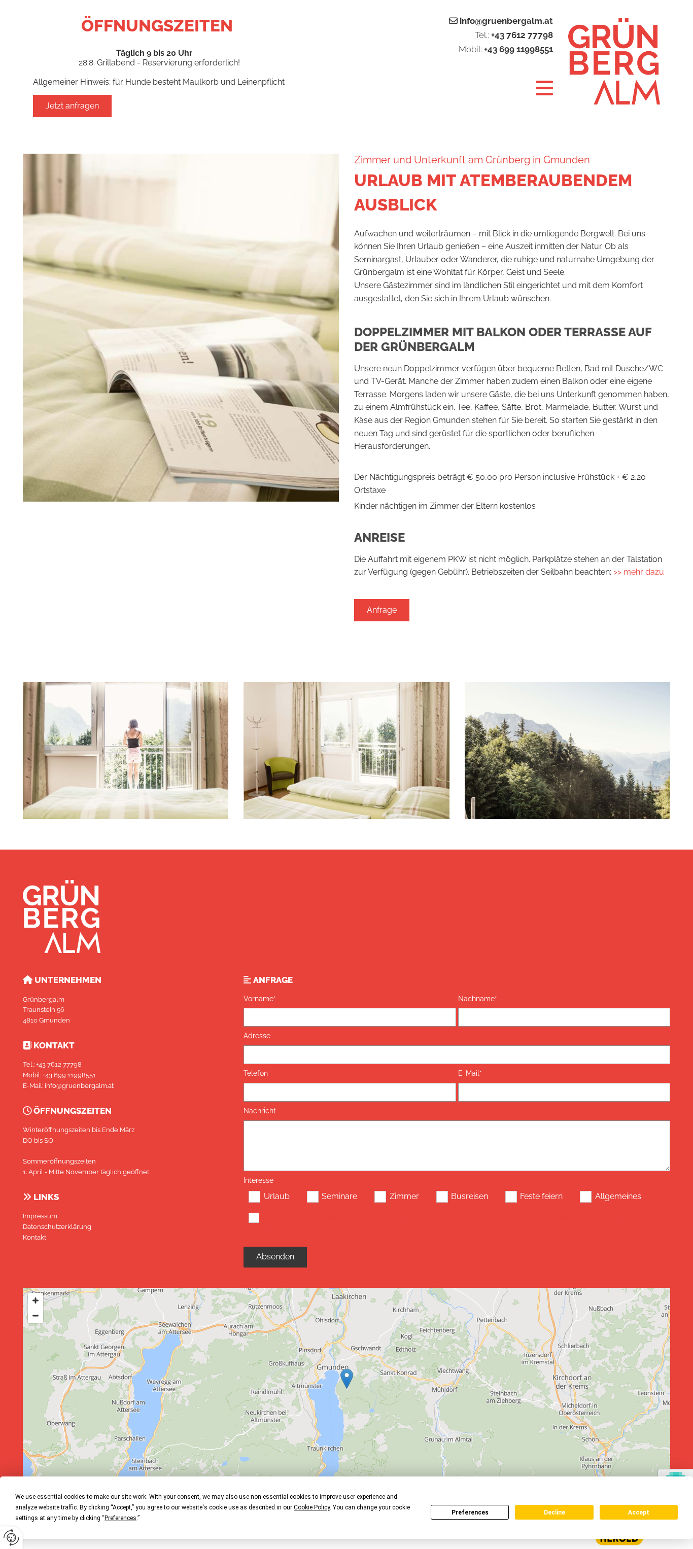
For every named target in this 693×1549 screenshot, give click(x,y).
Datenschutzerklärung (57, 1226)
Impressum (40, 1216)
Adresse (257, 1036)
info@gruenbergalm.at (506, 21)
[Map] (346, 1389)
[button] (72, 106)
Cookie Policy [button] (312, 1507)
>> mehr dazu (638, 572)
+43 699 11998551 (518, 49)
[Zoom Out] (35, 1315)
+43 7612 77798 (522, 35)
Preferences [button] (120, 1518)
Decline (554, 1512)
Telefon (256, 1073)
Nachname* (477, 999)
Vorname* (260, 999)
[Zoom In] (35, 1300)
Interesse (258, 1180)
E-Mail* (470, 1073)
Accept (638, 1512)
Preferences (470, 1512)
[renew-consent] (11, 1537)
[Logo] (614, 61)
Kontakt (34, 1237)
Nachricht (260, 1111)
